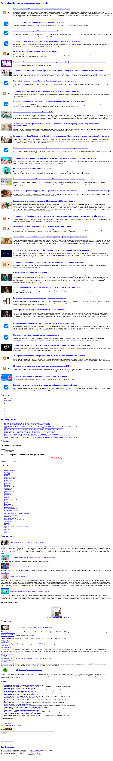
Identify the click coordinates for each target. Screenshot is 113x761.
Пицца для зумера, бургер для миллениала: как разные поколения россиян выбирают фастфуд (32, 429)
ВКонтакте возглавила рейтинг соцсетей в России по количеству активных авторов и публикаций (50, 148)
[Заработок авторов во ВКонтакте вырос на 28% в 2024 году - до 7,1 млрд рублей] (6, 329)
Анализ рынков (8, 419)
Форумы (6, 529)
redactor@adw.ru (35, 753)
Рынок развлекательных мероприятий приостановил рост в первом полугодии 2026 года (31, 434)
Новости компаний (10, 477)
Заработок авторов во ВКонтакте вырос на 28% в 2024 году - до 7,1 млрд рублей (44, 323)
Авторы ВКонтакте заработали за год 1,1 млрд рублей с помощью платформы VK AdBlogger (49, 101)
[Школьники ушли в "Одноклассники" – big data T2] (6, 118)
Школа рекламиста (10, 486)
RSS (3, 725)
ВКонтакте (11, 725)
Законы (6, 523)
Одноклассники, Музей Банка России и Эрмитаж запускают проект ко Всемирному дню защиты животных (54, 158)
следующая (7, 400)
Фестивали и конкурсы (11, 515)
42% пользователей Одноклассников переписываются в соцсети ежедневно (41, 9)
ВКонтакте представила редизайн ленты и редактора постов (36, 335)
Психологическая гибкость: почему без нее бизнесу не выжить (35, 627)
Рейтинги (7, 493)
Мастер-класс (8, 488)
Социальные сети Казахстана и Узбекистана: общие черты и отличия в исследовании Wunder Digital (51, 345)
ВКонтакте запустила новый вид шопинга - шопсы (32, 168)
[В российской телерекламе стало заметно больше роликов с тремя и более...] (5, 560)
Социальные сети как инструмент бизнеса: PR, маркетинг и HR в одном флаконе (44, 201)
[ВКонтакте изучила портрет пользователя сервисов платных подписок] (6, 381)
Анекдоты (7, 532)
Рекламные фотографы (11, 510)
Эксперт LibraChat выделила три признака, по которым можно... (29, 566)
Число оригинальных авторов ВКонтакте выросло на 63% (35, 31)
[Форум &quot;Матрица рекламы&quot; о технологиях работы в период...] (8, 661)
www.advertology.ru (38, 750)
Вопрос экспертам (9, 478)
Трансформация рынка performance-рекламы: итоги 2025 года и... (29, 591)
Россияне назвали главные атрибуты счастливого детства (35, 51)
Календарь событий (10, 518)
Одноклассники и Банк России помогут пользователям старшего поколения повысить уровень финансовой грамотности (59, 216)
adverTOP (7, 474)
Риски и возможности (10, 508)
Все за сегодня (8, 472)
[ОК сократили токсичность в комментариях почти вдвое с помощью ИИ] (6, 371)
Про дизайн (7, 504)
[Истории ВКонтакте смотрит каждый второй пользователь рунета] (6, 26)
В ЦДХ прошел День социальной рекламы (29, 670)
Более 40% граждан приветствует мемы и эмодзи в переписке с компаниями (27, 423)
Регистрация (10, 747)
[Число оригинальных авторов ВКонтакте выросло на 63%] (6, 36)
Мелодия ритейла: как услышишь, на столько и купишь (27, 542)
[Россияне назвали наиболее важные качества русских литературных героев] (6, 231)
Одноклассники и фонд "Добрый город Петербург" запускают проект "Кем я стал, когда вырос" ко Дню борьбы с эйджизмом (61, 136)
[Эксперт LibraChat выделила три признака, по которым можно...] (5, 568)
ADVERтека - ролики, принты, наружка (16, 513)
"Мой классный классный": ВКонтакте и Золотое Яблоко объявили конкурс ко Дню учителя (49, 179)
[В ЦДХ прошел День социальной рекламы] (5, 672)
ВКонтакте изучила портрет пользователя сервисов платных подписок (40, 376)
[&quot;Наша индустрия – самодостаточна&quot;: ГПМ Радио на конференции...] (8, 647)
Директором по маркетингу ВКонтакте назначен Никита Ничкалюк (39, 310)
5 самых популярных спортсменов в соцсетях (30, 272)
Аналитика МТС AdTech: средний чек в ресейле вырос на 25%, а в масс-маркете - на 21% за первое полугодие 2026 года (40, 426)
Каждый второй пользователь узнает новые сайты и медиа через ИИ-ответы (27, 424)
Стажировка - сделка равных (19, 576)
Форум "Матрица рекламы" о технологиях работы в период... (34, 658)
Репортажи (7, 483)
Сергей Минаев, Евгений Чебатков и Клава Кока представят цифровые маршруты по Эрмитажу (50, 237)
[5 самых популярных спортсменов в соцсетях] (6, 280)
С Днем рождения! (10, 531)
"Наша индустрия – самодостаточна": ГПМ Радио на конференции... (36, 644)
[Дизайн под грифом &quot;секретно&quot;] (8, 636)
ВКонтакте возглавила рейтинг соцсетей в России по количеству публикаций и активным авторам (51, 250)
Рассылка (5, 441)
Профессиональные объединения (14, 519)
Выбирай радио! (9, 507)
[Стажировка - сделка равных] (5, 579)
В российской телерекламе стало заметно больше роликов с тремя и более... (33, 557)
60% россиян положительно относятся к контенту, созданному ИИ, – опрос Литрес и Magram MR (33, 428)
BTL (5, 500)
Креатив (6, 502)
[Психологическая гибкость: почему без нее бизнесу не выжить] (5, 630)
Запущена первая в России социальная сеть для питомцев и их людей (39, 298)
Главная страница (9, 470)
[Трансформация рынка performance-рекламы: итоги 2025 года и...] (5, 594)
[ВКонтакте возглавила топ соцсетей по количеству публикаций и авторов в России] (6, 390)
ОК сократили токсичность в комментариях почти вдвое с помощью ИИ (41, 366)
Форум (4, 681)
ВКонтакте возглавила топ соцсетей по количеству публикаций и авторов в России (45, 385)
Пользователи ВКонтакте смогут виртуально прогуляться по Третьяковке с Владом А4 (46, 287)
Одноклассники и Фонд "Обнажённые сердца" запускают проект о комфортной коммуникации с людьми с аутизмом (58, 70)
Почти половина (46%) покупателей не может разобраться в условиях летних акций (29, 431)
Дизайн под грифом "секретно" (25, 635)
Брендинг (7, 497)
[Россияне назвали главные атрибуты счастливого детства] (6, 57)
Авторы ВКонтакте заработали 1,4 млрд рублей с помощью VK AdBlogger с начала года (47, 41)
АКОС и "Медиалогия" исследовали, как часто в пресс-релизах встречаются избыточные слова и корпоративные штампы (41, 437)
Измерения (7, 494)
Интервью (7, 485)
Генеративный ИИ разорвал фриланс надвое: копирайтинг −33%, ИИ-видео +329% (29, 432)
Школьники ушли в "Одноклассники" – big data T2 (33, 112)
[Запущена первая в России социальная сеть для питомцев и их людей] (6, 304)
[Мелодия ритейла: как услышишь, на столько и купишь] (5, 545)
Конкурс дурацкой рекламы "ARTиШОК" (17, 526)
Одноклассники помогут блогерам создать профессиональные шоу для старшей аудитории (48, 262)
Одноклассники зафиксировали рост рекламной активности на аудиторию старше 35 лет (47, 91)
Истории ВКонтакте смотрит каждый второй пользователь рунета (38, 22)
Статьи (6, 482)
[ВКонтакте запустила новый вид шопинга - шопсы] (6, 174)
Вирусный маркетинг (10, 499)
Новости (6, 475)
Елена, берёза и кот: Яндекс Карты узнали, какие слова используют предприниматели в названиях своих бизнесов (39, 435)
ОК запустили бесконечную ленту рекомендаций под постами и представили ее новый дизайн (49, 356)
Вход (2, 747)
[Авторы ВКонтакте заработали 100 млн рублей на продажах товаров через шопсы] (6, 86)
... (4, 415)
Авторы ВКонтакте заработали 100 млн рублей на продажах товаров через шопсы (44, 81)
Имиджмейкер (8, 505)
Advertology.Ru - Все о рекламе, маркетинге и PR (24, 3)
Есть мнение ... (8, 480)
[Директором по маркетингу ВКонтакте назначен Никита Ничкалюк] (6, 316)
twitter (19, 725)
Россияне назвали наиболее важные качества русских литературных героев (42, 226)
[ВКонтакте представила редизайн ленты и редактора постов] (6, 340)
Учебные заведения (10, 521)
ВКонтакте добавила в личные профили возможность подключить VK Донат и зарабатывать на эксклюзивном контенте (59, 62)
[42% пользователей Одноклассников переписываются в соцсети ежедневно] (6, 15)
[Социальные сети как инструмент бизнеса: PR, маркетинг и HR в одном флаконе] (6, 208)
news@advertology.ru (34, 751)
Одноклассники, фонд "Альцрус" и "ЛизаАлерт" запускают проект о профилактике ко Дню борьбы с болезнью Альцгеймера (61, 191)
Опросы (6, 527)
